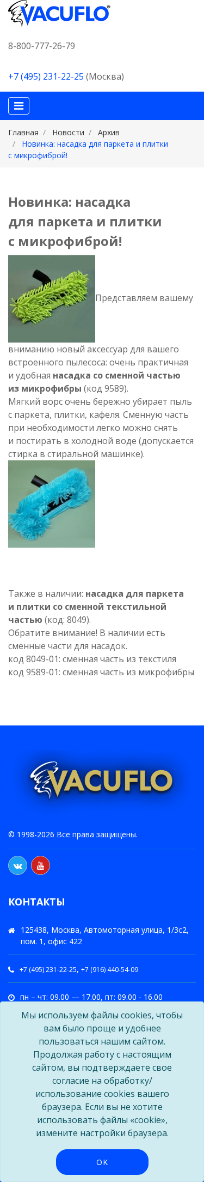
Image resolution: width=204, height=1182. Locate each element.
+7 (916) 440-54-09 (109, 969)
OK (102, 1162)
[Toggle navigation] (18, 106)
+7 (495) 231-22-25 (46, 76)
